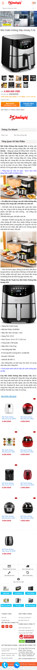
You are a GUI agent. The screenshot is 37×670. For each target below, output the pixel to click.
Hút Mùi (18, 605)
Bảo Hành (6, 593)
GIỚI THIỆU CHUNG (25, 614)
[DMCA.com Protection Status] (27, 641)
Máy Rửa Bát (30, 605)
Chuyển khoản (5, 620)
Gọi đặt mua (28, 104)
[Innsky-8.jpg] (11, 78)
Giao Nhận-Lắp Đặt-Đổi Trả (26, 630)
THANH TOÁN (6, 614)
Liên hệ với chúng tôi (27, 645)
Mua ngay (10, 104)
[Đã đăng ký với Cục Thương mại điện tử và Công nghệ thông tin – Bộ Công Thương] (26, 636)
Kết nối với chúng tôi (9, 623)
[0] (33, 3)
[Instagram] (10, 626)
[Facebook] (2, 626)
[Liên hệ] (5, 665)
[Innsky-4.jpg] (4, 85)
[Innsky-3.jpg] (11, 85)
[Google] (6, 626)
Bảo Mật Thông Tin (24, 620)
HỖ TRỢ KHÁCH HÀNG (9, 645)
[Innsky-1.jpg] (25, 85)
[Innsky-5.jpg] (33, 78)
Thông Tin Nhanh (9, 130)
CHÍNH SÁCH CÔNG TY (27, 624)
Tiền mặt (3, 617)
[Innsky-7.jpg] (18, 78)
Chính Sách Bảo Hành (25, 628)
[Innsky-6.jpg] (25, 78)
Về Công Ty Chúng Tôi (25, 617)
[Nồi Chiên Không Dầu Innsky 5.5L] (4, 78)
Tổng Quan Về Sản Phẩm (13, 141)
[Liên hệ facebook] (17, 665)
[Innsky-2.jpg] (18, 85)
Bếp (18, 593)
